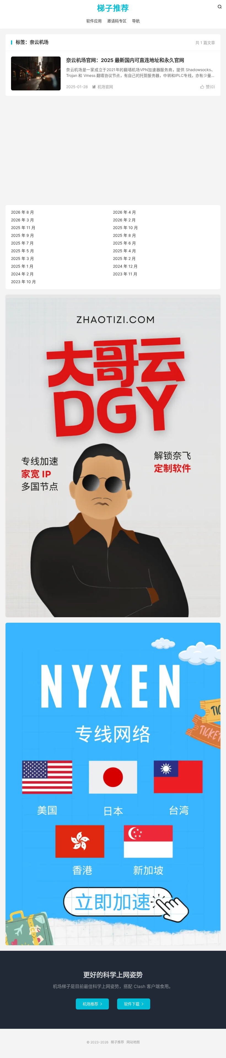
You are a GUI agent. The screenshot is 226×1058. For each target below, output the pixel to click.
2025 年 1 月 (22, 266)
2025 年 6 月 (124, 243)
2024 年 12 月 (125, 266)
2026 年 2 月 (124, 219)
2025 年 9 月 (22, 235)
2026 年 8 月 (22, 212)
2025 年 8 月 (124, 235)
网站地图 (133, 1042)
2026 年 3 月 (22, 219)
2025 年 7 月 (22, 243)
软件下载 (133, 1003)
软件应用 (94, 20)
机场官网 (102, 86)
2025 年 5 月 (22, 250)
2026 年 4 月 (124, 212)
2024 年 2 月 (22, 274)
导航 (136, 20)
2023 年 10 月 (23, 281)
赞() (207, 86)
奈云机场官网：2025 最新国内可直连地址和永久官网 (125, 60)
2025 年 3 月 (22, 258)
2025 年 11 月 (23, 227)
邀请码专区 (117, 20)
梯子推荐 (113, 8)
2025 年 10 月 (125, 227)
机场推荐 (92, 1003)
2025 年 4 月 (124, 250)
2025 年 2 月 (124, 258)
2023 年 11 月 (125, 274)
